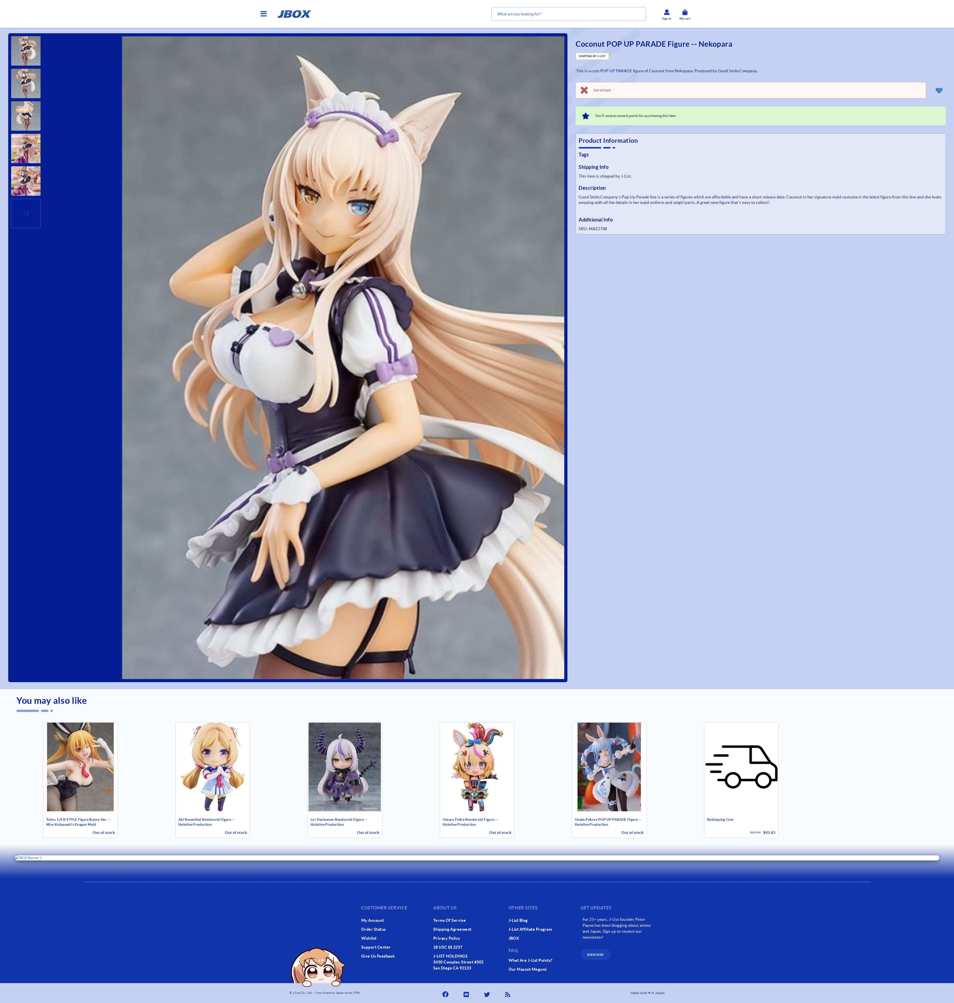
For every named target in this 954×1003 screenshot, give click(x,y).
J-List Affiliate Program (530, 929)
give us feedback (378, 956)
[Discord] (466, 993)
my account (372, 920)
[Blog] (508, 993)
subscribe (595, 954)
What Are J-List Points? (531, 960)
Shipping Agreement (452, 929)
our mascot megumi (528, 969)
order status (373, 929)
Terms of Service (449, 920)
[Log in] (939, 90)
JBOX (514, 938)
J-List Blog (518, 920)
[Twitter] (487, 993)
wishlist (369, 938)
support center (376, 947)
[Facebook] (445, 993)
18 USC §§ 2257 (448, 947)
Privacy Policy (446, 938)
